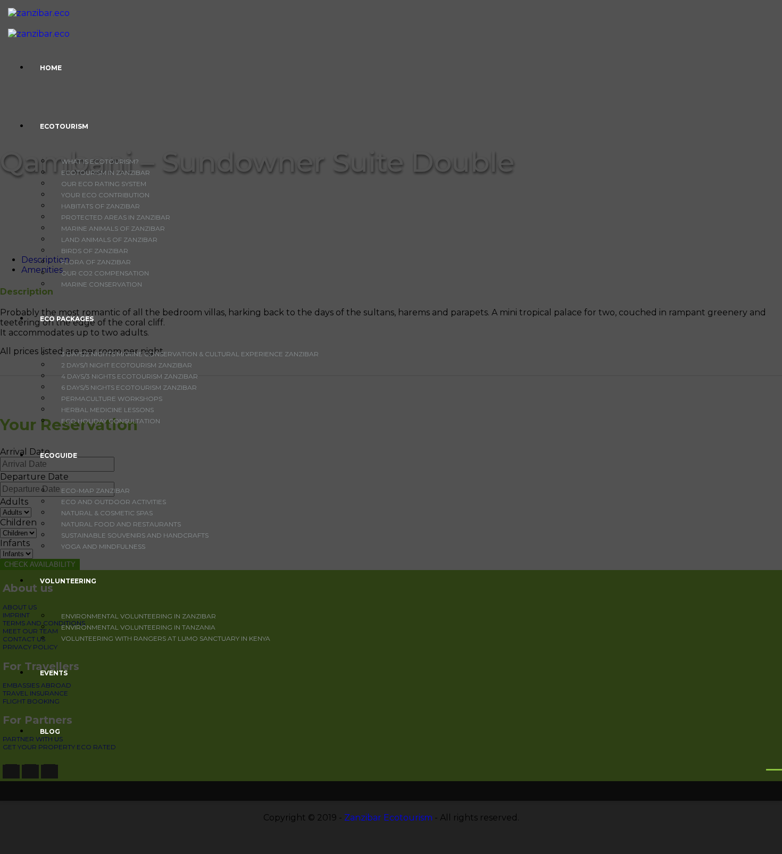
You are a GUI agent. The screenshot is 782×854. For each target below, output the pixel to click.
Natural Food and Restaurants (121, 524)
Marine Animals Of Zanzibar (113, 228)
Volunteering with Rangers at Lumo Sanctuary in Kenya (165, 638)
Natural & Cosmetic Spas (107, 513)
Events (54, 673)
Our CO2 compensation (105, 273)
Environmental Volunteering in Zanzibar (138, 616)
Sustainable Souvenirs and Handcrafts (135, 535)
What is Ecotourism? (100, 161)
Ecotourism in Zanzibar (105, 173)
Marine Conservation (101, 284)
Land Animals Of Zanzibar (109, 240)
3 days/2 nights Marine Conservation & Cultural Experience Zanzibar (190, 354)
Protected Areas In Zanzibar (115, 217)
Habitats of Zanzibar (100, 206)
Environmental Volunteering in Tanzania (138, 627)
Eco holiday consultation (110, 421)
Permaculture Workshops (111, 399)
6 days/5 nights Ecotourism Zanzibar (129, 387)
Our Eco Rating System (103, 184)
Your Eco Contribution (105, 195)
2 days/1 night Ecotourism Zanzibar (126, 365)
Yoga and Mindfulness (103, 546)
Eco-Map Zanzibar (95, 491)
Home (51, 68)
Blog (50, 731)
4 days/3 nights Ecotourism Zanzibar (129, 376)
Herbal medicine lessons (107, 410)
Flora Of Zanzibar (96, 262)
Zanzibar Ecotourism (388, 818)
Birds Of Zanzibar (94, 251)
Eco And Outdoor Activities (113, 502)
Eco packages (67, 319)
